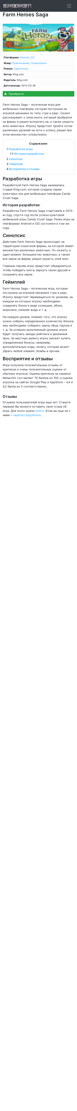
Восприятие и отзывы (24, 169)
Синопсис (16, 159)
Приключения (20, 63)
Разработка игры (21, 149)
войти (40, 411)
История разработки (29, 153)
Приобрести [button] (16, 93)
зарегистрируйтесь (27, 415)
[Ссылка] (45, 179)
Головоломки (38, 63)
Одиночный (21, 68)
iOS (32, 57)
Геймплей (16, 164)
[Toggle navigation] (69, 5)
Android (24, 57)
